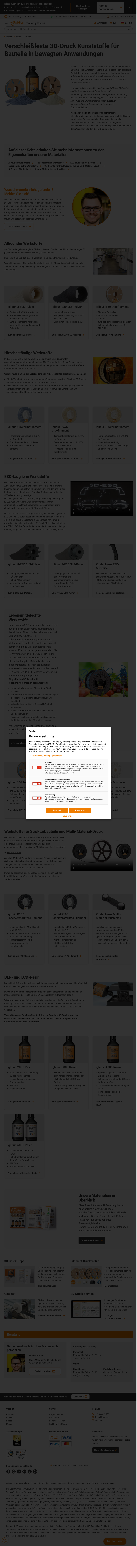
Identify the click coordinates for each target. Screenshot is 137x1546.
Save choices (68, 816)
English (32, 731)
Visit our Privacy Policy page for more (45, 756)
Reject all (57, 810)
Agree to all (80, 810)
